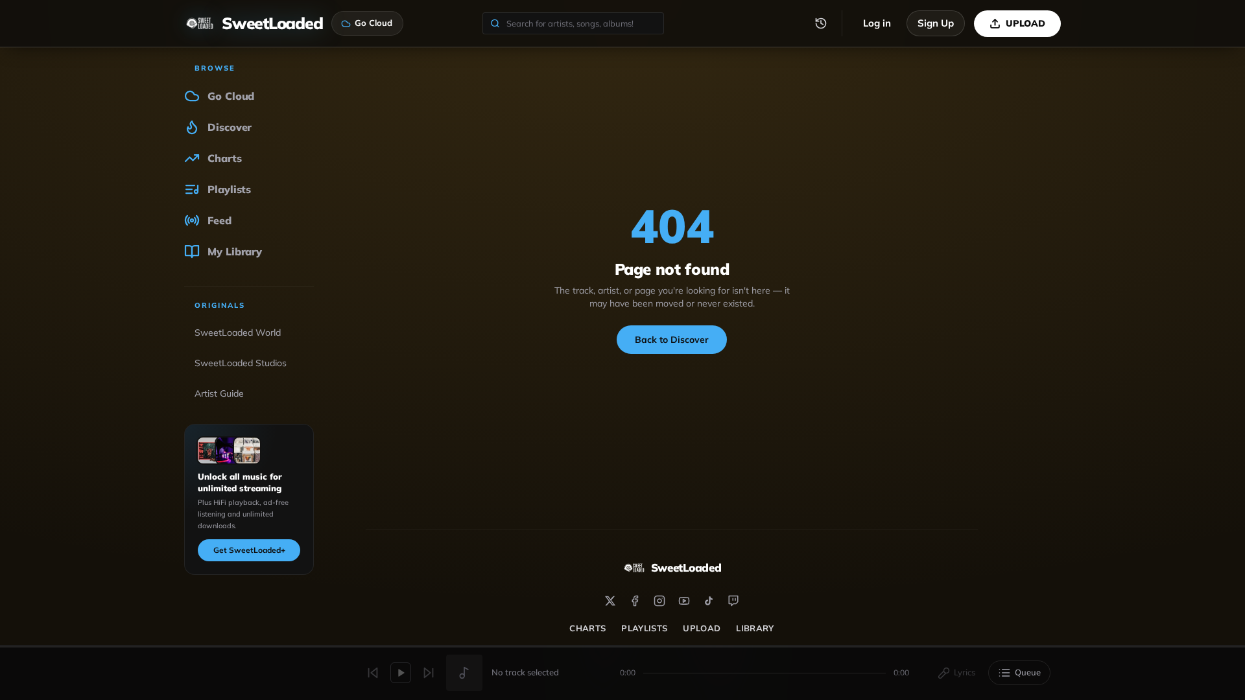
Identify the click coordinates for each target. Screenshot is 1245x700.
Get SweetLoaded (249, 550)
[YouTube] (684, 601)
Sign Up (936, 23)
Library (755, 628)
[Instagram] (659, 601)
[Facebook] (635, 601)
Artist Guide (219, 393)
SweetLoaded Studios (241, 363)
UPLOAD (1025, 23)
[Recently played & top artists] (821, 23)
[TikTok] (709, 601)
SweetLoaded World (238, 332)
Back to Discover (672, 339)
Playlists (644, 628)
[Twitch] (733, 601)
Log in (877, 23)
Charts (587, 628)
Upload (701, 628)
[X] (610, 601)
